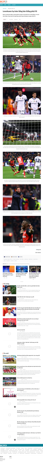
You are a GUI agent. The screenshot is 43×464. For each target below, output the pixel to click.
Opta (4, 260)
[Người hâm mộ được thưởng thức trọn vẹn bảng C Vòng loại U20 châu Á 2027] (9, 322)
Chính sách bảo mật (2, 459)
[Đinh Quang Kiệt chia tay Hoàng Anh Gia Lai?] (9, 403)
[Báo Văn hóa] (18, 331)
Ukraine (11, 449)
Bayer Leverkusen (14, 256)
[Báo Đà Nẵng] (30, 279)
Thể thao (4, 8)
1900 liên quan (23, 435)
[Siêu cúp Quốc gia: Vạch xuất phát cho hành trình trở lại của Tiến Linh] (9, 370)
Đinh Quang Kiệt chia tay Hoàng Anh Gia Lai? (26, 399)
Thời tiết (23, 450)
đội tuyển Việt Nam (33, 453)
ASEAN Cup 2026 (22, 453)
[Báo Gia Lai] (19, 379)
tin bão (26, 448)
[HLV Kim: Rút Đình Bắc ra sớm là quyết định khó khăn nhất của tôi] (9, 289)
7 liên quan (24, 369)
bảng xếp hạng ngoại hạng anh (13, 450)
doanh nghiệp (2, 449)
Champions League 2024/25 (8, 259)
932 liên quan (23, 401)
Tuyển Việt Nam (39, 453)
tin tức (31, 449)
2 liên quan (15, 19)
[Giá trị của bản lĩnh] (9, 333)
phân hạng (26, 259)
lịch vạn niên (14, 453)
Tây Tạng (22, 448)
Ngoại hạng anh (27, 453)
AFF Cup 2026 (20, 449)
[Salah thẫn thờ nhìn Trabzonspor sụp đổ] (9, 300)
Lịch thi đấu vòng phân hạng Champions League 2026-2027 (8, 275)
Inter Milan (20, 256)
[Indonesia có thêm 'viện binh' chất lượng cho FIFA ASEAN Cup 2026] (9, 346)
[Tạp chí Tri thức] (4, 19)
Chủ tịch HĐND (27, 449)
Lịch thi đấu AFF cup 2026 (37, 448)
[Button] (6, 19)
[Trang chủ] (3, 1)
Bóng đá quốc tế (11, 8)
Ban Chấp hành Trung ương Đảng (10, 448)
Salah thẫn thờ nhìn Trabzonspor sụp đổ (25, 296)
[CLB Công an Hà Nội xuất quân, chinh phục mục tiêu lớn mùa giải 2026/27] (9, 436)
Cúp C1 (1, 453)
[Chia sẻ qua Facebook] (3, 250)
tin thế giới (7, 449)
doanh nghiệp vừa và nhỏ (4, 450)
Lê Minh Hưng (10, 453)
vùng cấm (12, 260)
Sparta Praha (35, 259)
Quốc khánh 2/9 (40, 449)
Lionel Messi (35, 449)
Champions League (7, 256)
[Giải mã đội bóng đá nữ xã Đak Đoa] (9, 381)
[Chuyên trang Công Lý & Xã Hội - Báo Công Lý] (18, 345)
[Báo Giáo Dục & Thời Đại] (17, 401)
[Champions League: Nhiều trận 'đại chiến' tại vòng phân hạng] (22, 269)
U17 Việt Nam (18, 448)
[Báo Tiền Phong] (18, 369)
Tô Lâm (20, 450)
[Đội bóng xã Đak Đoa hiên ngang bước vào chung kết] (9, 359)
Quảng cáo (1, 460)
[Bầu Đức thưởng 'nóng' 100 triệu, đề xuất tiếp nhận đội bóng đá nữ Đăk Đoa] (9, 425)
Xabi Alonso (30, 259)
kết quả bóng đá (30, 448)
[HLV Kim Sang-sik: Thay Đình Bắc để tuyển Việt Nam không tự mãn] (9, 414)
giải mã (16, 260)
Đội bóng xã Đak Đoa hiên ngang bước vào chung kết (28, 355)
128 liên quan (23, 345)
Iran (18, 453)
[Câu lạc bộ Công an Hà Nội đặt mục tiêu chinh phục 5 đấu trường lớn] (9, 392)
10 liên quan (23, 331)
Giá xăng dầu (27, 450)
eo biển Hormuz (3, 448)
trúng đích (8, 260)
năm (23, 449)
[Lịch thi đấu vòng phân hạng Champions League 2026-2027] (9, 269)
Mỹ (13, 449)
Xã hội (16, 449)
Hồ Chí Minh (5, 453)
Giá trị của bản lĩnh (21, 329)
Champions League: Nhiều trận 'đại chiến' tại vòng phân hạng (21, 275)
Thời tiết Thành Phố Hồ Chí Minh (34, 450)
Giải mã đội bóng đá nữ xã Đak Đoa (24, 377)
